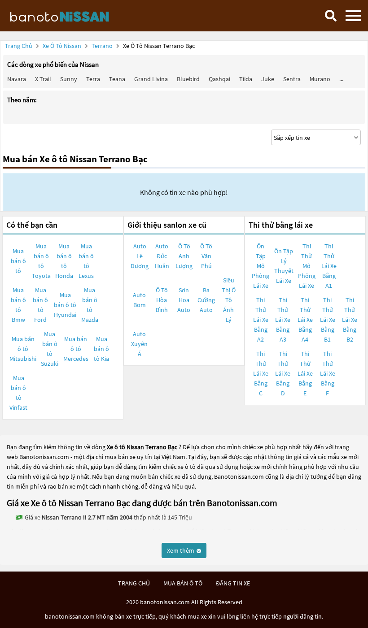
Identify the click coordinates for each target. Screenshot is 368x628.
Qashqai (219, 79)
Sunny (68, 79)
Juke (267, 79)
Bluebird (188, 79)
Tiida (245, 79)
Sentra (292, 79)
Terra (93, 79)
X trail (43, 79)
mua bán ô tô (182, 583)
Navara (16, 79)
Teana (117, 79)
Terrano (103, 46)
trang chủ (134, 583)
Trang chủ (18, 46)
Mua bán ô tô (18, 261)
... (341, 79)
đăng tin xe (233, 583)
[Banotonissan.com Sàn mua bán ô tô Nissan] (74, 15)
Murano (320, 79)
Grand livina (151, 79)
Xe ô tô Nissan (62, 46)
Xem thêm (181, 550)
